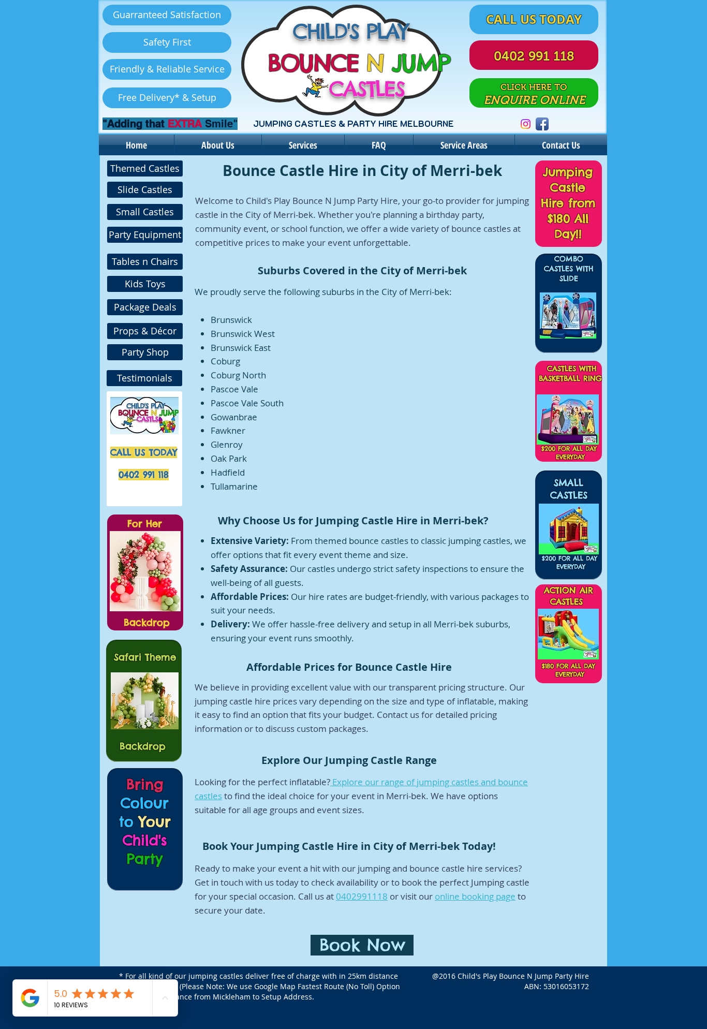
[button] (166, 15)
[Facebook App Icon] (542, 123)
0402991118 (362, 896)
